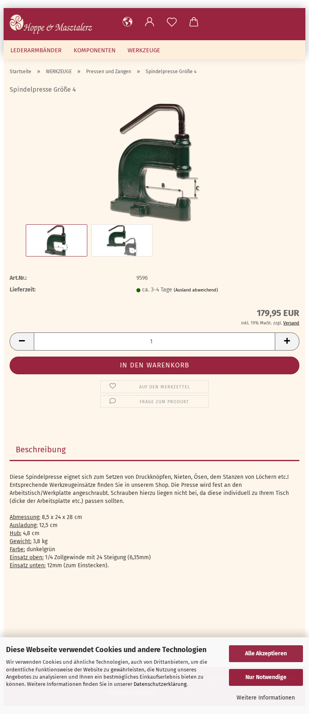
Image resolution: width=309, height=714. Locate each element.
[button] (127, 22)
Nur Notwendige (265, 677)
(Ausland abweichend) (196, 290)
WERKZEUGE (144, 50)
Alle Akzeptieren (266, 653)
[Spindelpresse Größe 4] (154, 161)
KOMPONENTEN (94, 50)
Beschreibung (41, 449)
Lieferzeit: (22, 289)
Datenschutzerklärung (160, 684)
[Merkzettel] (172, 22)
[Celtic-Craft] (54, 24)
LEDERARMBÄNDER (36, 50)
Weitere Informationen (266, 697)
